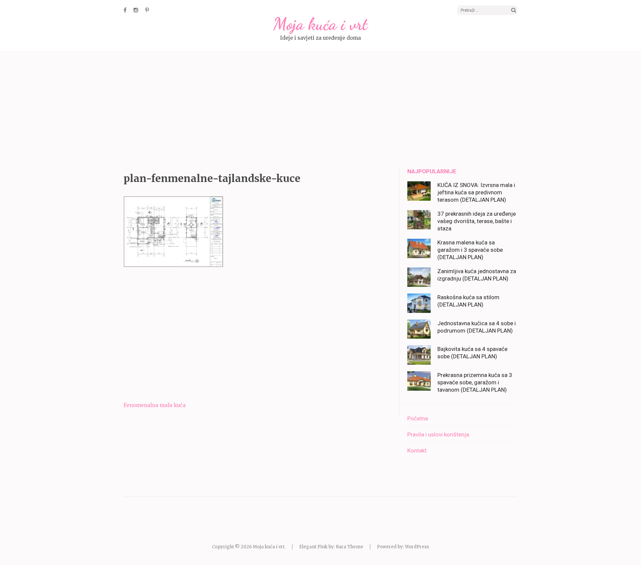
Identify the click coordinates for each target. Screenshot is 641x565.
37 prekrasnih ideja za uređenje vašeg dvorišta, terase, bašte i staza (476, 221)
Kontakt (417, 450)
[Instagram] (136, 10)
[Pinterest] (147, 10)
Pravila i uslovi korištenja (438, 434)
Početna (417, 418)
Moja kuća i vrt (320, 24)
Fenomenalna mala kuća (155, 405)
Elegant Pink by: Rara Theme (331, 547)
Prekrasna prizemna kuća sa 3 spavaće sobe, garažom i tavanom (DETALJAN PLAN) (474, 382)
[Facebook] (125, 10)
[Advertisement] (320, 110)
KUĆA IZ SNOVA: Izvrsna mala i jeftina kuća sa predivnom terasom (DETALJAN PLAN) (476, 192)
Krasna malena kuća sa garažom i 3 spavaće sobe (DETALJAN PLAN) (470, 249)
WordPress (417, 547)
